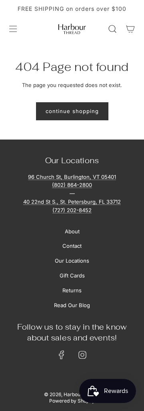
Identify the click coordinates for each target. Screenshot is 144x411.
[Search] (112, 28)
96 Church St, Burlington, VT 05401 (72, 177)
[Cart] (130, 28)
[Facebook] (61, 354)
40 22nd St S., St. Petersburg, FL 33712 (72, 201)
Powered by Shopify (72, 401)
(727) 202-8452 (72, 210)
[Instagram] (82, 354)
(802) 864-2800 (72, 185)
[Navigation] (12, 28)
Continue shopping (72, 111)
